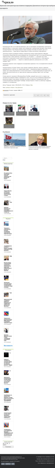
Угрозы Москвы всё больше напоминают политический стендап (8, 193)
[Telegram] (44, 95)
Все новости (8, 345)
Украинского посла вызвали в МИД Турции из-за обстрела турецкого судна (8, 320)
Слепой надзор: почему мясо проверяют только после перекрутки (7, 415)
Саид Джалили (18, 87)
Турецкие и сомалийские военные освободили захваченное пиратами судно (15, 147)
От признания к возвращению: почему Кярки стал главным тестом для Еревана (7, 376)
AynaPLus (8, 463)
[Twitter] (38, 95)
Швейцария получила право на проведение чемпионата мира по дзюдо (8, 285)
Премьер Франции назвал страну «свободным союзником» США (8, 337)
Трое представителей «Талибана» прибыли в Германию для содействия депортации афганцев (8, 299)
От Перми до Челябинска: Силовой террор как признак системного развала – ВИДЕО (8, 359)
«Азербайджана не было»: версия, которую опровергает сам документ (8, 248)
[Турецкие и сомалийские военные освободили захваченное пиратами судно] (14, 139)
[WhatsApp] (41, 95)
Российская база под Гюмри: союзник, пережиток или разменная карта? (8, 175)
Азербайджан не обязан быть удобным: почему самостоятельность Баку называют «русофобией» (9, 397)
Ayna (3, 463)
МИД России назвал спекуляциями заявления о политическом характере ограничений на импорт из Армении (40, 148)
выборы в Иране (10, 87)
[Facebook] (34, 95)
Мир (32, 85)
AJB (13, 463)
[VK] (47, 95)
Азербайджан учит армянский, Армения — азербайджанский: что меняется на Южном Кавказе (8, 432)
